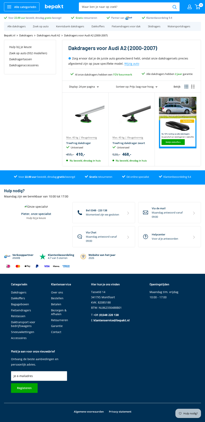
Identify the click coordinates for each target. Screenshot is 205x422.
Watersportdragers (179, 26)
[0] (197, 6)
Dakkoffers (98, 26)
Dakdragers (26, 35)
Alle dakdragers (16, 26)
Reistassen (18, 316)
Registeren (24, 388)
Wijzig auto (131, 63)
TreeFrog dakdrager (78, 143)
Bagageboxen (20, 304)
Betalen (56, 304)
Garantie (57, 326)
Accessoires (19, 338)
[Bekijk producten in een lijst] (193, 86)
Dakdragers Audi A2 (48, 35)
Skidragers (154, 26)
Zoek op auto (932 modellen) (28, 53)
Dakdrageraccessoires (24, 65)
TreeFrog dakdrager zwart (129, 143)
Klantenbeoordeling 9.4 (159, 17)
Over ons (57, 292)
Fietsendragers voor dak (126, 26)
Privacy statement (120, 411)
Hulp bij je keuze (20, 47)
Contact (56, 332)
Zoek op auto (41, 26)
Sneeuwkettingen (22, 332)
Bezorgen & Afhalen (58, 312)
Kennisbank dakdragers (70, 26)
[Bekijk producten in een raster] (186, 86)
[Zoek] (175, 6)
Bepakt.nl (9, 35)
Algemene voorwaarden (89, 411)
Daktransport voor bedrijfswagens (23, 324)
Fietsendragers (21, 310)
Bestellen (57, 298)
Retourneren (59, 320)
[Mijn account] (190, 7)
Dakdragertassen (20, 59)
